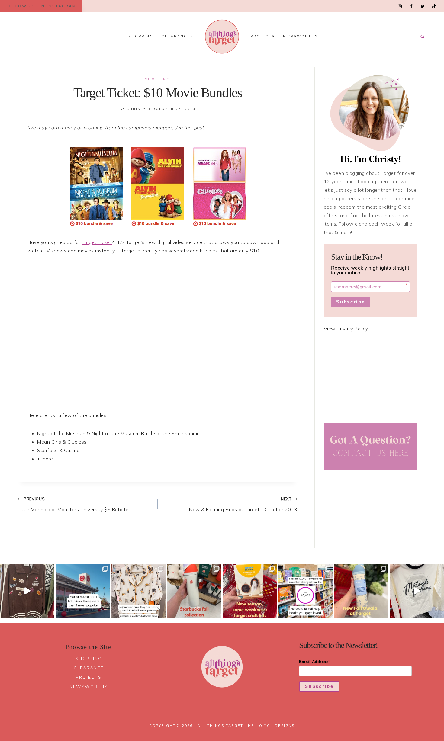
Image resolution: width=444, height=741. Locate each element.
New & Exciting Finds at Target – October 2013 (243, 504)
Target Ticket (97, 242)
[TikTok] (434, 6)
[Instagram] (400, 6)
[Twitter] (422, 6)
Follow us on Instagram (41, 6)
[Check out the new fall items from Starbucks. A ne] (194, 591)
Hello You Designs (271, 725)
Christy (136, 109)
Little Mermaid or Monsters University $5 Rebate (73, 504)
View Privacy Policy (346, 329)
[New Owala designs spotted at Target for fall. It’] (361, 591)
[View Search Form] (422, 36)
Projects (262, 36)
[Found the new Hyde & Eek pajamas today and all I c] (138, 591)
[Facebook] (411, 6)
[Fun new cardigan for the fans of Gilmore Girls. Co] (27, 591)
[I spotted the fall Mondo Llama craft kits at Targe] (250, 591)
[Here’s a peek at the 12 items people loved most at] (83, 591)
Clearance (89, 668)
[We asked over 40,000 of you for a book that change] (305, 591)
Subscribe (350, 301)
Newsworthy (300, 36)
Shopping (140, 36)
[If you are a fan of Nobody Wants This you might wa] (417, 591)
